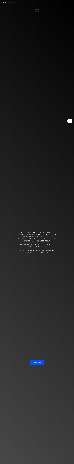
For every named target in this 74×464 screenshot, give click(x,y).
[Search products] (70, 121)
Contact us (12, 2)
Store (4, 2)
